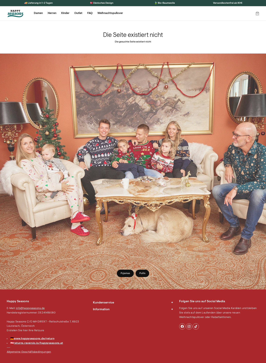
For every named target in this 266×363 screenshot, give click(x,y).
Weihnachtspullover (110, 13)
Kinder (65, 13)
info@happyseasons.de (30, 308)
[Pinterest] (189, 326)
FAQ (90, 13)
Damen (38, 13)
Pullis (142, 273)
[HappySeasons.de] (15, 13)
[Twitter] (196, 326)
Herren (52, 13)
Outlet (78, 13)
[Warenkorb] (257, 13)
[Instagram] (182, 326)
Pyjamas (125, 273)
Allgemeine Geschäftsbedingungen (29, 352)
